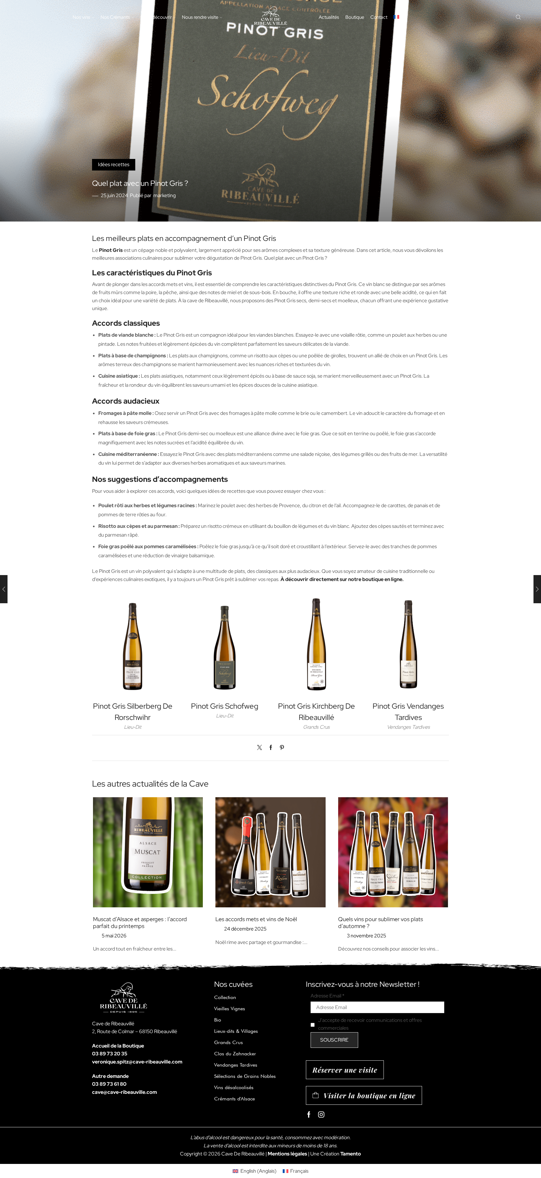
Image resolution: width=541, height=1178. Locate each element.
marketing (164, 195)
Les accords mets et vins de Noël (256, 919)
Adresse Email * (327, 995)
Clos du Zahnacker (235, 1054)
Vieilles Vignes (229, 1009)
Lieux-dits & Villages (236, 1031)
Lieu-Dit (132, 727)
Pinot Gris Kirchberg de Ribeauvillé (316, 711)
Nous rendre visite (200, 17)
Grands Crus (316, 727)
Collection (225, 997)
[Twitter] (261, 748)
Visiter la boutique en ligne (369, 1095)
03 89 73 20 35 (109, 1053)
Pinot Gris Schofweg (224, 706)
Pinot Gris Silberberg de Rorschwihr (133, 711)
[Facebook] (270, 748)
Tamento (350, 1153)
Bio (217, 1020)
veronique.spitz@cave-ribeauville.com (137, 1061)
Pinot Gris (111, 250)
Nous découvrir (156, 17)
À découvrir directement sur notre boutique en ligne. (342, 579)
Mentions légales (287, 1153)
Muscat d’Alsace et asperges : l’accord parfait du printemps (140, 922)
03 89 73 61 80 (109, 1084)
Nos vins (81, 17)
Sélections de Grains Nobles (245, 1076)
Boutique (354, 17)
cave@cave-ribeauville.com (124, 1092)
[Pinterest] (280, 748)
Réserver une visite (344, 1069)
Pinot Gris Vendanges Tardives (408, 711)
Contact (378, 17)
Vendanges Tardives (408, 727)
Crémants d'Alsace (234, 1099)
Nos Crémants (115, 17)
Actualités (329, 17)
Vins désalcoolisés (234, 1087)
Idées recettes (113, 164)
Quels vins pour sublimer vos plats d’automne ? (380, 922)
